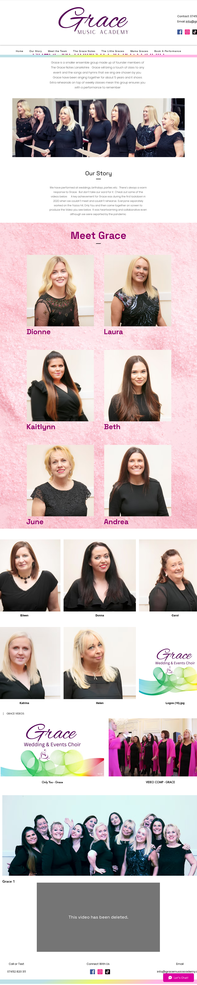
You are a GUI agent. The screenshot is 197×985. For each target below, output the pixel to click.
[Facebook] (179, 32)
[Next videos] (193, 747)
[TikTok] (107, 971)
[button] (13, 713)
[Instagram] (187, 32)
